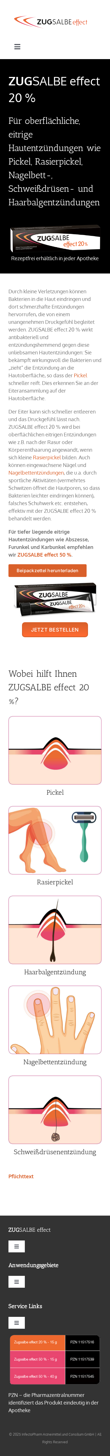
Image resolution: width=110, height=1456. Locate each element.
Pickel (80, 375)
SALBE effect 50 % (44, 555)
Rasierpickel (47, 457)
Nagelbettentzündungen (36, 472)
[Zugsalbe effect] (50, 18)
